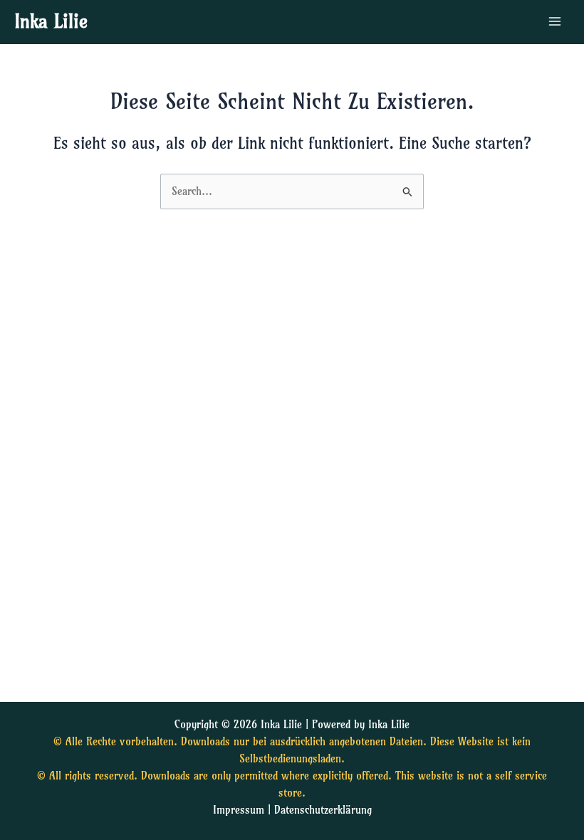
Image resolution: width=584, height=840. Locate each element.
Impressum (238, 810)
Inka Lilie (51, 21)
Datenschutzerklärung (323, 810)
